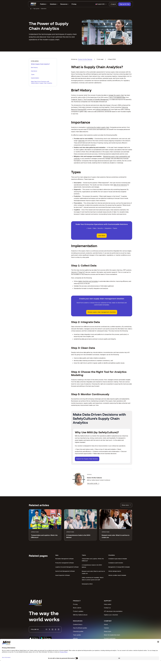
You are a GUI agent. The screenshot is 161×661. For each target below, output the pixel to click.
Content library (77, 624)
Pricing (75, 604)
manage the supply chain (116, 95)
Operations (43, 8)
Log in (114, 4)
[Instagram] (58, 629)
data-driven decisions (120, 185)
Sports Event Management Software (65, 571)
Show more (125, 505)
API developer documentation (113, 611)
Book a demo (77, 608)
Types (32, 74)
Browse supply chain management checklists (102, 312)
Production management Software (64, 563)
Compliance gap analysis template (117, 558)
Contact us (107, 608)
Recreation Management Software (64, 558)
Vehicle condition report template (117, 575)
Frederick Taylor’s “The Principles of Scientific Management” (90, 99)
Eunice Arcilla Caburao (85, 59)
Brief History (34, 67)
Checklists (111, 555)
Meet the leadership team (112, 635)
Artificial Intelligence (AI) (103, 109)
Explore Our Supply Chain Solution (87, 459)
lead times (81, 141)
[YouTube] (46, 629)
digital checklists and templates (88, 281)
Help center (107, 604)
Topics (84, 555)
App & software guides (80, 628)
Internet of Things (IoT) (78, 272)
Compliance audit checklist (115, 563)
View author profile (92, 483)
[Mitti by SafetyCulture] (33, 4)
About (106, 624)
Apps (56, 555)
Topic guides (36, 8)
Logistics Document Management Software (67, 567)
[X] (49, 629)
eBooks (75, 638)
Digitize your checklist (111, 615)
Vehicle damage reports (114, 571)
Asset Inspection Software (62, 575)
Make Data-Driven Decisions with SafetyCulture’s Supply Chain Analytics (41, 82)
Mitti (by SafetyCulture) (80, 615)
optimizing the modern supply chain (98, 127)
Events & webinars (109, 638)
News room (107, 631)
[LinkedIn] (52, 629)
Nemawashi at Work (87, 584)
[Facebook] (55, 629)
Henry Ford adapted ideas (117, 97)
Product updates (78, 611)
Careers (106, 628)
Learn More (101, 235)
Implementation (35, 78)
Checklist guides (78, 631)
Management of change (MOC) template (119, 567)
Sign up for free (124, 4)
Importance (34, 71)
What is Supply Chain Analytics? (40, 64)
